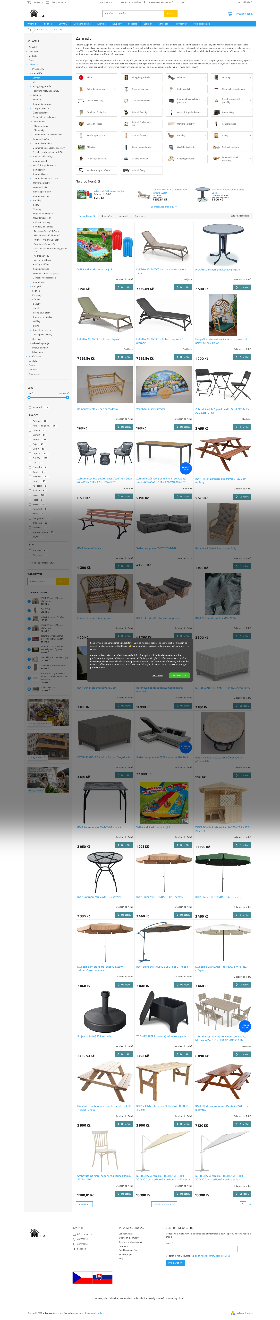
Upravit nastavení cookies (91, 1313)
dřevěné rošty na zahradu (46, 91)
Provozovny (38, 69)
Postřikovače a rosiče (44, 244)
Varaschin (40, 527)
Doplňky (33, 56)
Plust (37, 500)
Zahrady (36, 77)
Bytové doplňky (40, 347)
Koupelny (37, 295)
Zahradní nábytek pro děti (46, 178)
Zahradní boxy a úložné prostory (49, 148)
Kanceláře (37, 73)
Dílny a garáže (39, 352)
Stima (38, 513)
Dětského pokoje (40, 343)
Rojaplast (39, 509)
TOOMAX (40, 523)
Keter (39, 481)
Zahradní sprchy (41, 196)
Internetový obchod (175, 1298)
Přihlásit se (175, 1263)
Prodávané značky (128, 1250)
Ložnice (36, 291)
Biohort (39, 435)
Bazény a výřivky (41, 264)
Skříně (36, 326)
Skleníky (37, 209)
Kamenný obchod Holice (106, 1298)
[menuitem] (32, 23)
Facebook (82, 1249)
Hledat (171, 13)
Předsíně (36, 299)
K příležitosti (35, 356)
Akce (35, 82)
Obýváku (36, 339)
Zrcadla (37, 308)
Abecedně (140, 216)
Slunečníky (39, 130)
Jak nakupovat (107, 2)
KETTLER (39, 486)
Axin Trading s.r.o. (44, 425)
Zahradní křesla (40, 174)
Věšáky (36, 321)
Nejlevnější (107, 216)
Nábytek (33, 47)
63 (250, 1204)
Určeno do (34, 64)
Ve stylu (33, 361)
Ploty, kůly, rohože (42, 86)
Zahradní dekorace (42, 104)
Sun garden (41, 518)
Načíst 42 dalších (164, 1204)
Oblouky (37, 99)
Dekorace (34, 51)
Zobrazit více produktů (162, 206)
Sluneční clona (41, 126)
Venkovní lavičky (41, 139)
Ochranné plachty (41, 183)
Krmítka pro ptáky (42, 191)
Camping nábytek (41, 269)
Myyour (39, 490)
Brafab (39, 439)
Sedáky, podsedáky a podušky (48, 152)
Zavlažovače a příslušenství (47, 231)
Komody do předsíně (43, 317)
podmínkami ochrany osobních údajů (212, 1256)
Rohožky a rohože (42, 330)
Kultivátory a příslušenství (46, 240)
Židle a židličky (40, 112)
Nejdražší (123, 216)
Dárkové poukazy (41, 222)
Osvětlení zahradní (42, 218)
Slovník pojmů (126, 1254)
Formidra (39, 467)
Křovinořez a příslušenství (46, 235)
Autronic (39, 421)
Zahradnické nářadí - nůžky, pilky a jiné (50, 250)
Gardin (39, 472)
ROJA (39, 504)
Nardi (38, 495)
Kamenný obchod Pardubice (133, 1298)
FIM (37, 462)
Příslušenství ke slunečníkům (48, 134)
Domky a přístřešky (42, 156)
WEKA (38, 536)
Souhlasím (181, 675)
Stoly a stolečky (41, 108)
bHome (38, 430)
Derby (38, 449)
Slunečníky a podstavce (44, 117)
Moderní (39, 550)
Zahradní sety (40, 282)
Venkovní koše (40, 187)
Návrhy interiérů (156, 1298)
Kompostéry (39, 170)
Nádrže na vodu (41, 256)
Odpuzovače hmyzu (43, 213)
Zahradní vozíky (41, 161)
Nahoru (85, 1204)
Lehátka (37, 95)
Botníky (37, 304)
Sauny (36, 205)
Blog (121, 1258)
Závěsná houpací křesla (44, 277)
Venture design (43, 532)
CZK (235, 2)
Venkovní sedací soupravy (46, 273)
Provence (40, 555)
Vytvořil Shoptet (245, 1313)
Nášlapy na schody (43, 334)
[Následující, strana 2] (243, 1204)
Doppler (40, 453)
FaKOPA (40, 458)
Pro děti (33, 369)
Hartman (40, 476)
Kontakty (123, 1246)
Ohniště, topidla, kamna (44, 165)
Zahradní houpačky (42, 143)
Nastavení (158, 675)
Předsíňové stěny (42, 312)
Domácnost (34, 374)
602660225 (82, 1239)
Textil (31, 60)
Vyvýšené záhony (42, 260)
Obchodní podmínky (131, 2)
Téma (32, 365)
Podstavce (39, 121)
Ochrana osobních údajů (160, 2)
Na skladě (40, 407)
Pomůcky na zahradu (43, 226)
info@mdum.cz (84, 1234)
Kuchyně (36, 286)
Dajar (38, 444)
